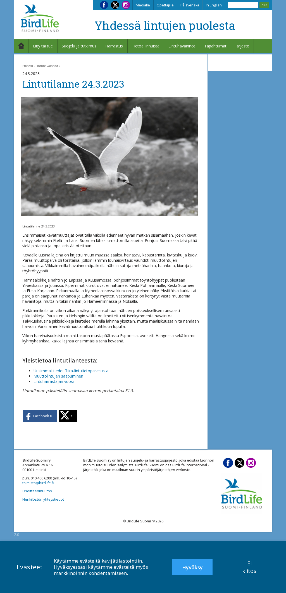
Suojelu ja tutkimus (79, 46)
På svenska (189, 5)
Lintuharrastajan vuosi (54, 381)
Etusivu (27, 66)
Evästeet (30, 567)
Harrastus (114, 46)
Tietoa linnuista (145, 46)
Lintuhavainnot (181, 46)
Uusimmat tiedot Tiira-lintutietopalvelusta (71, 370)
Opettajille (165, 5)
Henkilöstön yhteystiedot (43, 499)
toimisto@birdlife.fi (38, 483)
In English (214, 5)
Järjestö (242, 46)
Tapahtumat (215, 46)
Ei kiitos (249, 567)
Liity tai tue (43, 46)
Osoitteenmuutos (37, 491)
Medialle (143, 5)
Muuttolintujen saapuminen (58, 376)
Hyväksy (192, 567)
